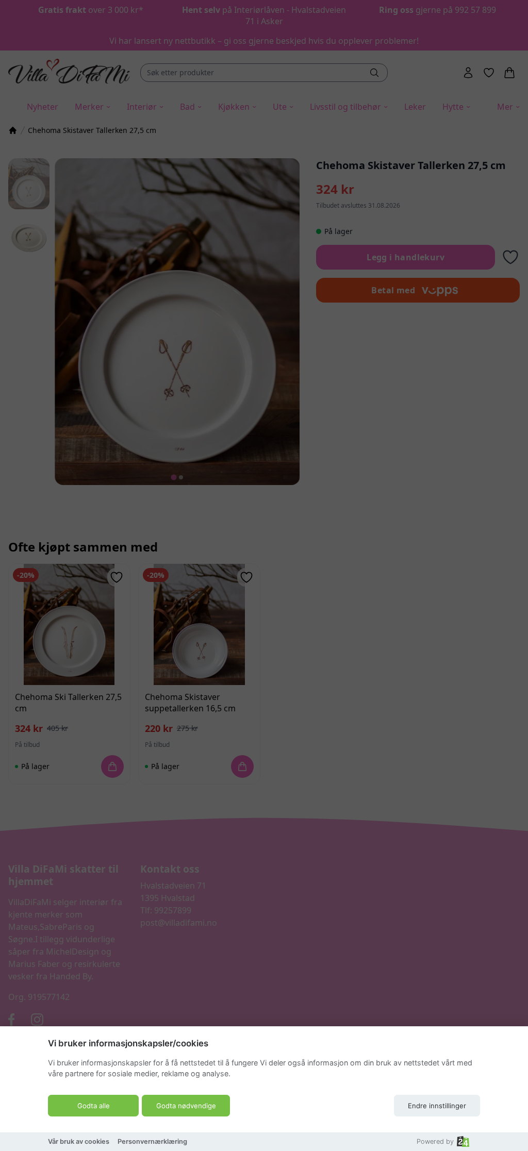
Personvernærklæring (152, 1141)
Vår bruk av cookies (78, 1141)
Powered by (435, 1141)
